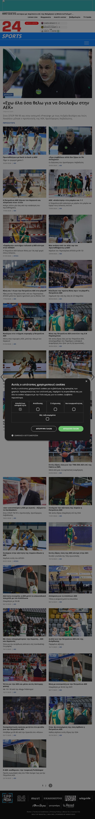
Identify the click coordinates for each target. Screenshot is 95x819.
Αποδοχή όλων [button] (71, 428)
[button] (25, 435)
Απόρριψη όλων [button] (44, 428)
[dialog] (47, 409)
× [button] (86, 381)
